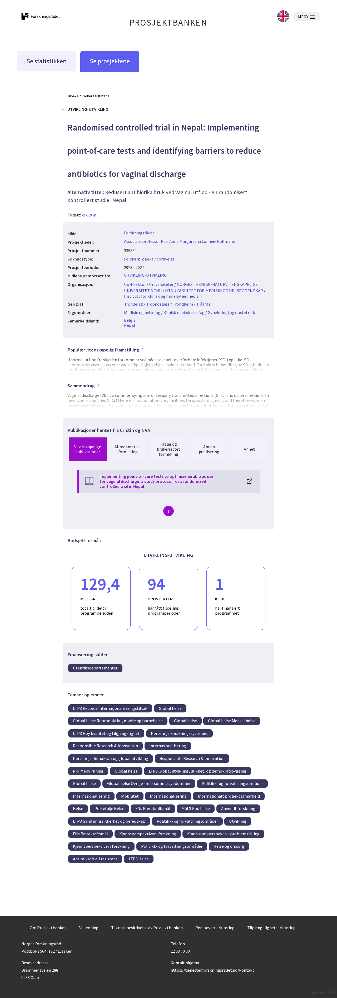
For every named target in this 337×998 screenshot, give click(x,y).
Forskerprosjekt (138, 259)
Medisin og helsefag (142, 312)
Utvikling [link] (237, 821)
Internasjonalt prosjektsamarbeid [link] (229, 796)
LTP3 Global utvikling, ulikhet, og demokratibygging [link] (197, 771)
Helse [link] (78, 808)
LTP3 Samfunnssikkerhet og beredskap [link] (109, 821)
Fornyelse (166, 259)
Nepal (129, 325)
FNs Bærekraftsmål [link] (152, 808)
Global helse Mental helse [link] (231, 720)
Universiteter (161, 284)
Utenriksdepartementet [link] (95, 668)
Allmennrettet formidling (128, 449)
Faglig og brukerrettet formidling (168, 449)
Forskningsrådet (139, 232)
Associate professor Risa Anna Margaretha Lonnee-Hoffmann (179, 241)
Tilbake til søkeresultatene (88, 96)
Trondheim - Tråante (192, 304)
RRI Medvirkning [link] (88, 771)
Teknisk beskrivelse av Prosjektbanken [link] (147, 927)
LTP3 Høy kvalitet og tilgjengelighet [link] (106, 733)
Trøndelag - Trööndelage (147, 304)
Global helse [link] (170, 708)
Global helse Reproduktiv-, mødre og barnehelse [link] (118, 720)
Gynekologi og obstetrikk (231, 312)
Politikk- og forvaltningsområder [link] (232, 783)
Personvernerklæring (215, 927)
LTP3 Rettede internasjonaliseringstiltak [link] (110, 708)
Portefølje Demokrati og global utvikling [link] (110, 758)
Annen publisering (209, 449)
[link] (283, 16)
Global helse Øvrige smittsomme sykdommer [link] (149, 783)
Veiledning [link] (88, 927)
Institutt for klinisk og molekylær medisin (163, 296)
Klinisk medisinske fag (184, 312)
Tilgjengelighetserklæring (271, 927)
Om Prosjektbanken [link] (48, 927)
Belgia (130, 320)
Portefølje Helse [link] (109, 808)
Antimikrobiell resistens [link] (95, 858)
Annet (249, 449)
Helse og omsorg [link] (229, 846)
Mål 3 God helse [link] (195, 808)
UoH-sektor (135, 284)
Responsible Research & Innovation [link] (105, 745)
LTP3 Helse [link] (139, 858)
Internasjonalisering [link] (167, 745)
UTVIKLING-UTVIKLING (145, 275)
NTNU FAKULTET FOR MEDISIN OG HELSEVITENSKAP (214, 290)
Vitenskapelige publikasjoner (87, 449)
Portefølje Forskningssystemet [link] (179, 733)
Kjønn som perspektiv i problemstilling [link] (223, 833)
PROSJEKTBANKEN (169, 22)
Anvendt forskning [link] (238, 808)
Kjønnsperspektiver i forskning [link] (147, 833)
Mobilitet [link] (130, 796)
